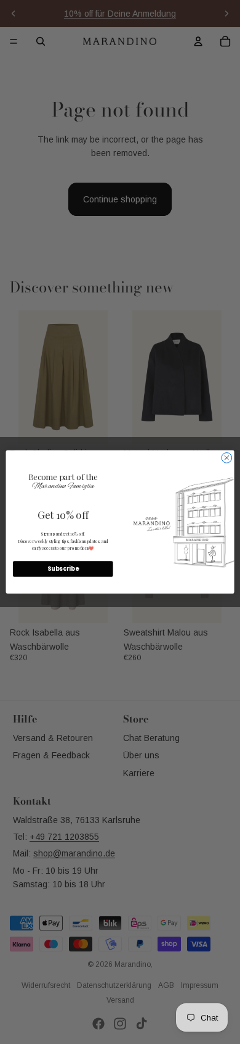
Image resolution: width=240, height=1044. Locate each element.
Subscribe (62, 569)
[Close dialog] (227, 458)
